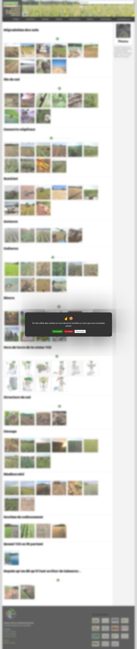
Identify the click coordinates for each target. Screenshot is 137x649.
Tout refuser (69, 331)
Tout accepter (57, 331)
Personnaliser (80, 331)
